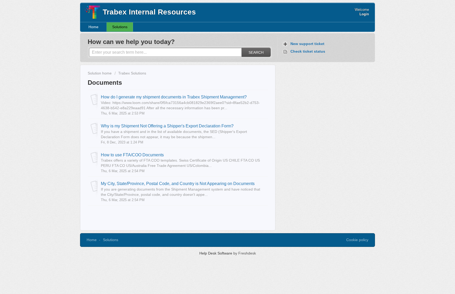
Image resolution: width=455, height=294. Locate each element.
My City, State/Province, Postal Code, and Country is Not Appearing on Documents (178, 183)
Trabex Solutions (132, 73)
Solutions (119, 27)
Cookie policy (357, 240)
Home (93, 27)
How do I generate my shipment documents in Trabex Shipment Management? (174, 96)
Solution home (100, 73)
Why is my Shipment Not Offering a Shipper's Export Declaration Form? (167, 125)
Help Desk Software (216, 253)
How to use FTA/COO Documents (132, 154)
